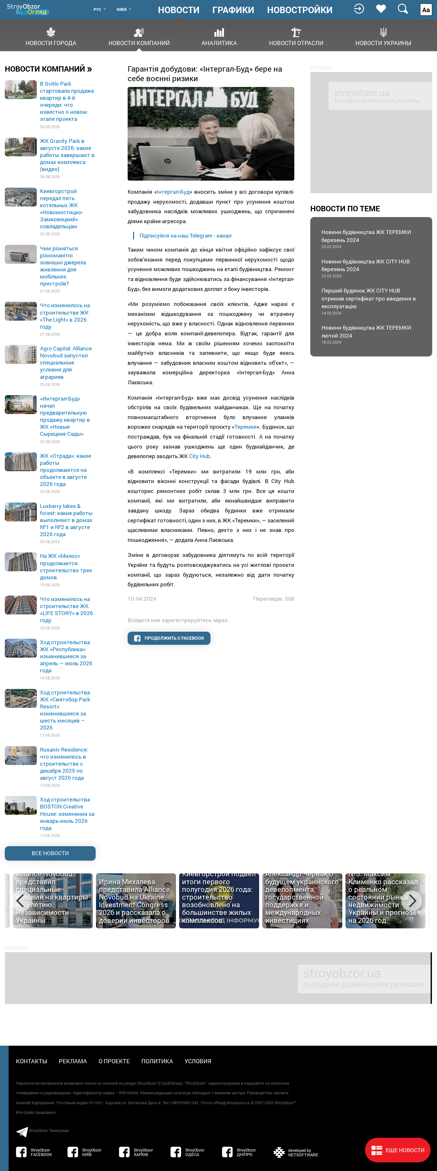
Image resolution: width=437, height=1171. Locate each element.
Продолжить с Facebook (174, 638)
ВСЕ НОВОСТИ (50, 853)
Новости (179, 9)
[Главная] (29, 9)
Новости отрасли (296, 42)
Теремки (245, 426)
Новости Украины (383, 42)
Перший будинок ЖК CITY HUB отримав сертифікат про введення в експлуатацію (369, 301)
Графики (233, 9)
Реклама (73, 1061)
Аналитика (219, 42)
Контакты (31, 1061)
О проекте (114, 1061)
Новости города (51, 42)
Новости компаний (139, 42)
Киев (122, 9)
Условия (198, 1061)
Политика (157, 1061)
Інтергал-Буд (173, 191)
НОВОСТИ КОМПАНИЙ (48, 68)
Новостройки (300, 9)
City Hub (199, 456)
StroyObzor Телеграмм (49, 1130)
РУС (97, 9)
